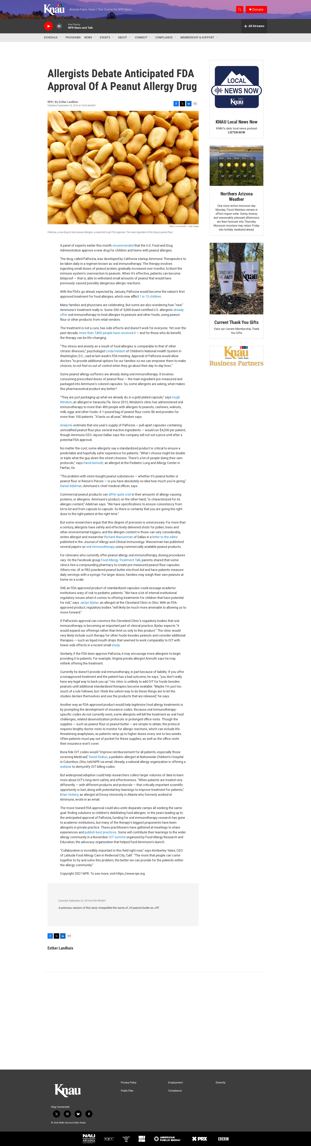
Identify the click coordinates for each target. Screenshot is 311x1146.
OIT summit (117, 837)
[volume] (59, 26)
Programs (73, 37)
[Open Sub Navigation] (60, 37)
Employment (175, 1082)
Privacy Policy (128, 1082)
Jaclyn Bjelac (89, 602)
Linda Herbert (115, 351)
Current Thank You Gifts (236, 322)
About (122, 37)
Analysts (66, 425)
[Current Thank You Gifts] (236, 278)
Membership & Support (197, 37)
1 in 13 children (150, 296)
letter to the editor (165, 537)
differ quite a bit (120, 494)
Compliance (164, 37)
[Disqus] (155, 1021)
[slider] (65, 26)
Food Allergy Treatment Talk (121, 560)
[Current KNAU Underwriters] (236, 355)
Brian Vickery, (69, 794)
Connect (141, 37)
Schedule (51, 37)
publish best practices (100, 832)
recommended (123, 245)
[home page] (73, 1091)
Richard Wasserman (118, 537)
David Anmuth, (94, 463)
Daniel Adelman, (71, 486)
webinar (65, 767)
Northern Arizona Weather (236, 196)
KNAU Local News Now (236, 122)
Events (105, 37)
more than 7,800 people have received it (107, 333)
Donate (257, 9)
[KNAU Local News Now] (236, 87)
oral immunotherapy (100, 547)
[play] (48, 26)
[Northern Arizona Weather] (236, 166)
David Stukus (98, 757)
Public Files (127, 1090)
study (116, 645)
